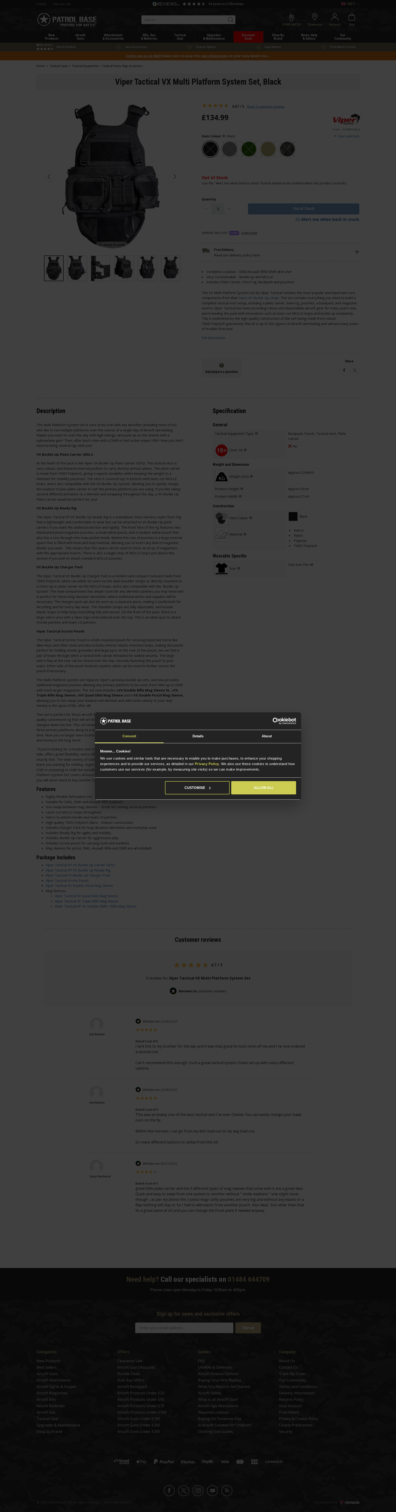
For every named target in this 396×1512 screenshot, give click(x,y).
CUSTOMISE (194, 788)
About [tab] (267, 736)
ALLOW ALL (264, 788)
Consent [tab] (129, 736)
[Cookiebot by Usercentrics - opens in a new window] (276, 721)
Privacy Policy (207, 764)
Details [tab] (198, 736)
